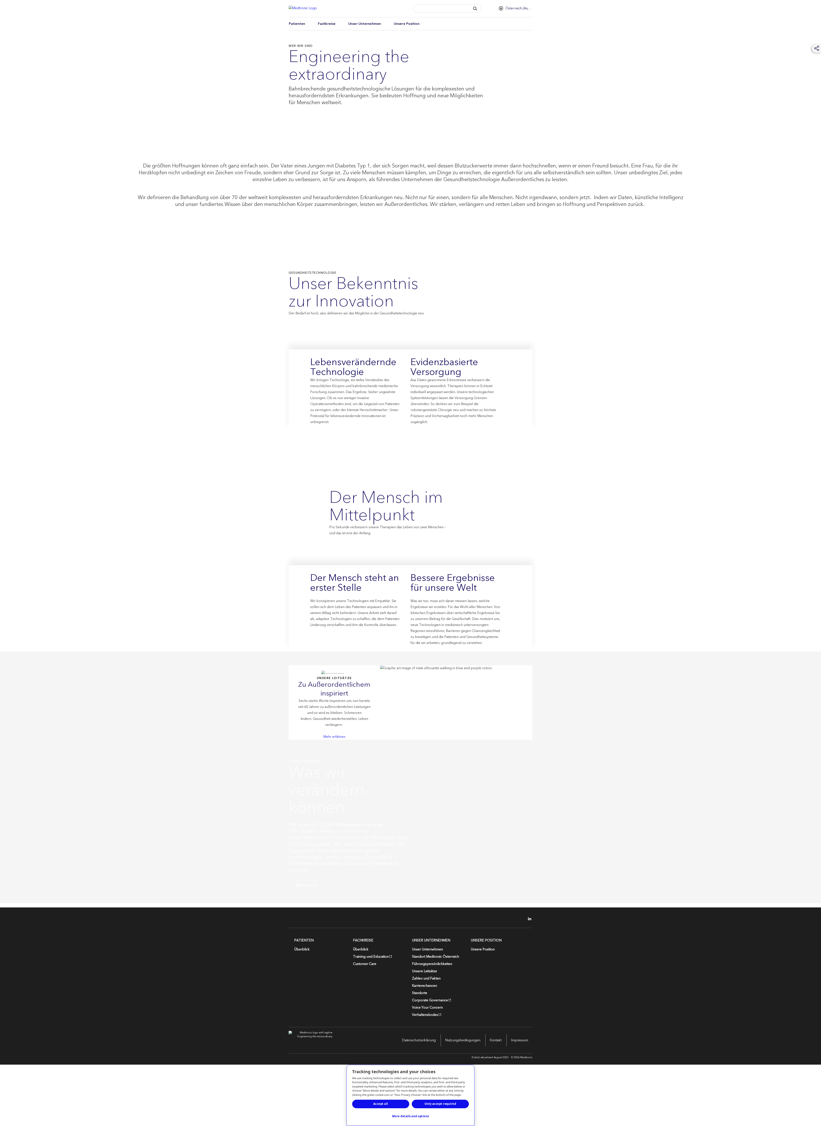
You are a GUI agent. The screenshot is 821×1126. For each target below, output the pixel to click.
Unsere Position (406, 24)
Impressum (519, 1040)
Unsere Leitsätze (424, 971)
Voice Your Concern (427, 1008)
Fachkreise (326, 24)
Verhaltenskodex (425, 1015)
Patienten (297, 24)
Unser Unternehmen (364, 24)
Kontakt (496, 1040)
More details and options (410, 1116)
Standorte (419, 993)
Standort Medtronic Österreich (435, 957)
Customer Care (364, 964)
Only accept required (440, 1104)
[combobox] (440, 9)
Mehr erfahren (334, 737)
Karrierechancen (424, 986)
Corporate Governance (430, 1000)
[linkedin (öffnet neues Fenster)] (528, 919)
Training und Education (371, 957)
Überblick (302, 949)
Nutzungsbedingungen (462, 1040)
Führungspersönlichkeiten (432, 964)
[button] (475, 8)
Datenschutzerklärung (419, 1040)
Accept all (380, 1104)
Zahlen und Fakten (426, 978)
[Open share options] (817, 48)
